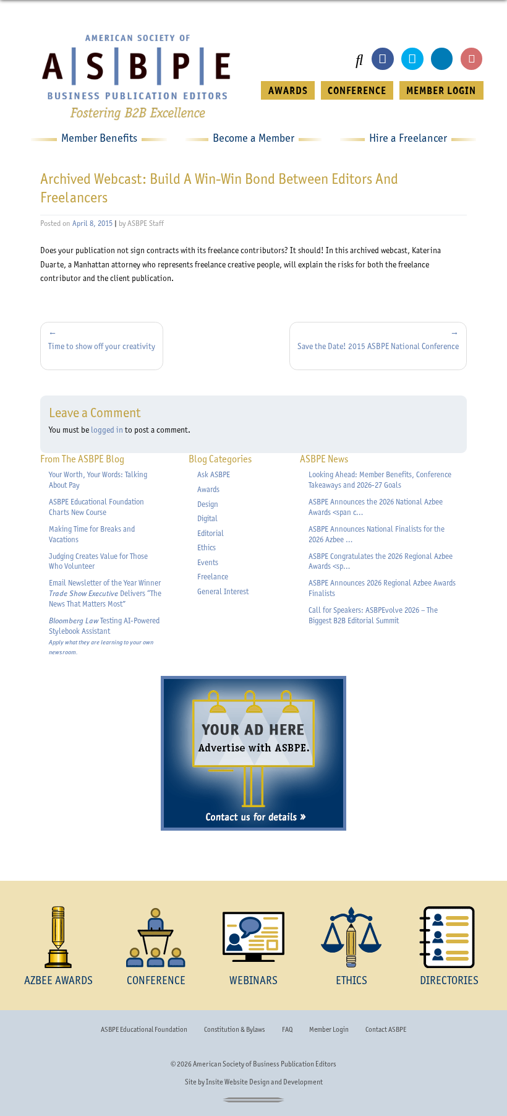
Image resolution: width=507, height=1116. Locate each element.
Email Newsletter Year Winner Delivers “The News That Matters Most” (105, 593)
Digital (207, 518)
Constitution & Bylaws (234, 1029)
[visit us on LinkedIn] (442, 58)
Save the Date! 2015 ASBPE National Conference (378, 346)
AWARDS (288, 90)
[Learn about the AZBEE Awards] (58, 937)
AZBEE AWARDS (58, 980)
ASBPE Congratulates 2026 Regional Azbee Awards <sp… (381, 561)
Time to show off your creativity (101, 346)
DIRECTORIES (449, 980)
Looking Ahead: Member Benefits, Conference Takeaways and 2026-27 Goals (380, 480)
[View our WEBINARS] (253, 937)
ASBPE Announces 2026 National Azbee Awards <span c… (376, 507)
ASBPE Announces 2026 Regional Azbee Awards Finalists (382, 588)
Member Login (329, 1029)
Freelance (212, 576)
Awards (208, 489)
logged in (107, 430)
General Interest (223, 591)
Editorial (210, 533)
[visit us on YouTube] (471, 58)
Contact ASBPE (385, 1029)
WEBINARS (253, 980)
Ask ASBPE (213, 474)
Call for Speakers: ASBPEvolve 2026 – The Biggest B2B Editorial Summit (373, 615)
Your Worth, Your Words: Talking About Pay (98, 480)
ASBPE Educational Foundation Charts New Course (96, 507)
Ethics (206, 547)
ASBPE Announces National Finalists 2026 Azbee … (377, 534)
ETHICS (351, 980)
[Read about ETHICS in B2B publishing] (351, 937)
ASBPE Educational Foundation (144, 1029)
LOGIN (441, 90)
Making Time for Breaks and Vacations (92, 534)
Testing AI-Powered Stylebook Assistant (104, 636)
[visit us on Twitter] (412, 58)
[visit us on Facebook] (382, 58)
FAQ (287, 1029)
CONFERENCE (357, 90)
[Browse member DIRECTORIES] (448, 937)
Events (207, 562)
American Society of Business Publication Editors (264, 1064)
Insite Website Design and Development (264, 1082)
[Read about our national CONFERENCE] (155, 937)
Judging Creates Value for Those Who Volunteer (98, 561)
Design (207, 504)
